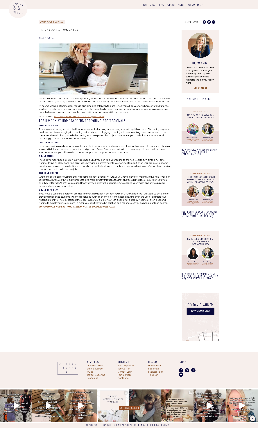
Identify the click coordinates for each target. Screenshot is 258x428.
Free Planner (154, 365)
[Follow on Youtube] (181, 374)
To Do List (153, 374)
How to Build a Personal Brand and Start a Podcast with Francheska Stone (199, 152)
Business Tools (155, 371)
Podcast (171, 5)
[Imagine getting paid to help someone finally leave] (242, 405)
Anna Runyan (48, 38)
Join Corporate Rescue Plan (126, 367)
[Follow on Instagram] (187, 370)
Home (145, 5)
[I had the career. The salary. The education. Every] (48, 405)
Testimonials (124, 374)
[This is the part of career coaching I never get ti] (80, 405)
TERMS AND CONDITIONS (148, 425)
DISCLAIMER (166, 425)
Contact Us (124, 378)
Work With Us (194, 5)
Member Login (125, 371)
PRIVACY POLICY (129, 425)
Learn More (200, 88)
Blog (161, 5)
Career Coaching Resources (96, 376)
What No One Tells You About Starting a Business (79, 116)
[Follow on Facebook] (181, 370)
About (153, 5)
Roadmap (153, 368)
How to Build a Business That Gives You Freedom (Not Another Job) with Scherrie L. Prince (200, 276)
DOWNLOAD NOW (200, 311)
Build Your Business (51, 21)
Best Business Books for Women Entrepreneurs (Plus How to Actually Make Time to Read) (200, 214)
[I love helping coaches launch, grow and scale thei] (145, 405)
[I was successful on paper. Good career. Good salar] (16, 405)
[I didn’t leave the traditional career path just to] (210, 405)
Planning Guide (95, 365)
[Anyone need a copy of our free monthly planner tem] (113, 405)
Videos (181, 5)
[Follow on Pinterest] (193, 370)
